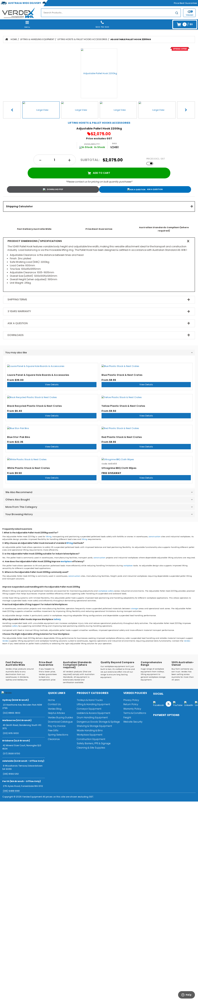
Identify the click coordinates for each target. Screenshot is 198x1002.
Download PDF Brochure (53, 189)
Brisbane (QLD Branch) (16, 740)
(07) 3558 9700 (11, 753)
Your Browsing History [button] (19, 514)
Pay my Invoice (57, 726)
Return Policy (130, 704)
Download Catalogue (60, 721)
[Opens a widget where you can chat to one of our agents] (184, 995)
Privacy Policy (131, 700)
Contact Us (54, 704)
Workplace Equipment (89, 734)
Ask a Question (155, 189)
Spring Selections (58, 734)
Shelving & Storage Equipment (94, 726)
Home (14, 39)
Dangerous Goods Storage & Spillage (98, 721)
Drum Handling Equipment (92, 717)
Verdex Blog (54, 708)
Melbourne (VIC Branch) (17, 720)
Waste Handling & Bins (90, 730)
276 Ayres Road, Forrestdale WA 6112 (23, 786)
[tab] (99, 206)
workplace (66, 561)
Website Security (133, 721)
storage (134, 608)
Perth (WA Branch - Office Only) (21, 781)
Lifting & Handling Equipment (37, 39)
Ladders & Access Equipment (93, 713)
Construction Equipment (91, 739)
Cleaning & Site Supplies (91, 747)
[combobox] (111, 13)
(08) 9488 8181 (11, 790)
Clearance (54, 739)
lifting (48, 536)
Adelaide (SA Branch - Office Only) (23, 760)
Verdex (5, 641)
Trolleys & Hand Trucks (90, 700)
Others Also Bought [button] (17, 499)
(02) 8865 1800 (11, 712)
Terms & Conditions (134, 713)
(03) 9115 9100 (11, 733)
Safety (57, 619)
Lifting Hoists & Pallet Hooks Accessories (82, 39)
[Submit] (177, 13)
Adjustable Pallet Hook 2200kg (130, 39)
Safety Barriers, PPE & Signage (94, 743)
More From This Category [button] (21, 507)
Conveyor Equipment (89, 708)
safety (111, 591)
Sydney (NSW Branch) (15, 699)
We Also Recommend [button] (18, 492)
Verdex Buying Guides (60, 717)
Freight (127, 717)
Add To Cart (101, 173)
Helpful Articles (56, 713)
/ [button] (188, 24)
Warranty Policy (132, 708)
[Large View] (41, 109)
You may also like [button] (16, 352)
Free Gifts (53, 730)
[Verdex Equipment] (18, 12)
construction (154, 536)
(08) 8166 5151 (11, 773)
